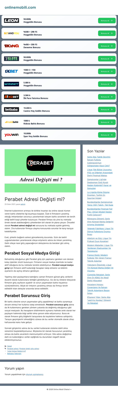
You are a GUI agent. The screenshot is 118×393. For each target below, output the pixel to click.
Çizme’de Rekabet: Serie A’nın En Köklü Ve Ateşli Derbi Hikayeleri (98, 278)
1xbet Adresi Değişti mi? (16, 351)
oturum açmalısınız (34, 374)
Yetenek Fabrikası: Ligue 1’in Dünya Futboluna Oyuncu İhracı (100, 231)
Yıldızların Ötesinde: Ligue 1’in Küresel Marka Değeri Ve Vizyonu (100, 268)
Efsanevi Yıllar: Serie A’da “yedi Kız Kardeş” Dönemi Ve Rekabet (99, 300)
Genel (9, 346)
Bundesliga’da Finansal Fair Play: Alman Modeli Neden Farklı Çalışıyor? (99, 212)
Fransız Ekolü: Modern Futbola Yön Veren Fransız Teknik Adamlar (99, 258)
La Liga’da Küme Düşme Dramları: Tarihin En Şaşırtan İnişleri (98, 195)
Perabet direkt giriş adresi (29, 349)
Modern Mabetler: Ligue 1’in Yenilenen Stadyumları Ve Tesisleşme (100, 248)
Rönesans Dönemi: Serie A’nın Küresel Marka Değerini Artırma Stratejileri (100, 222)
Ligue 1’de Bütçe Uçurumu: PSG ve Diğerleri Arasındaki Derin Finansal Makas (100, 172)
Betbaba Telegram (14, 354)
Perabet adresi (12, 349)
